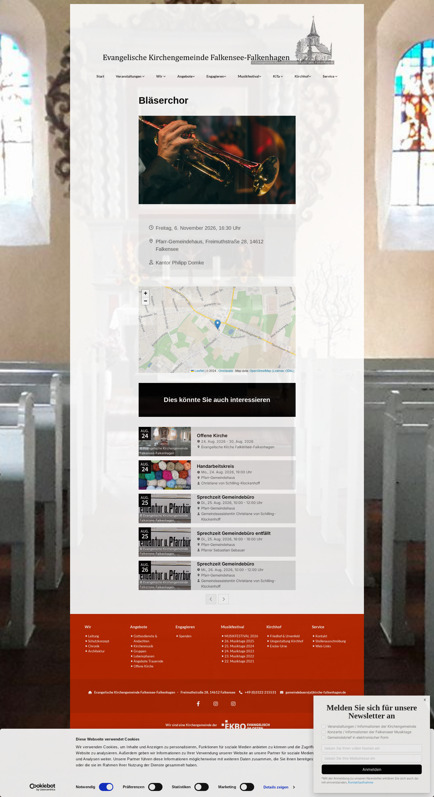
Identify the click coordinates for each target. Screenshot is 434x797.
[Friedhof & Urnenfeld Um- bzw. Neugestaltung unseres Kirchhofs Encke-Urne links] (310, 76)
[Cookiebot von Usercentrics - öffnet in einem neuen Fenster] (43, 787)
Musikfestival (248, 76)
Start (100, 76)
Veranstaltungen (129, 76)
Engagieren (215, 76)
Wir (159, 76)
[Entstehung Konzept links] (282, 76)
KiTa (277, 76)
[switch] (155, 787)
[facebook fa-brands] (198, 704)
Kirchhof (302, 76)
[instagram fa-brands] (216, 704)
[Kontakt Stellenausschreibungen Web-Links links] (336, 76)
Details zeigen (275, 787)
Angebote (184, 76)
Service (329, 76)
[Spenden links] (225, 76)
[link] (130, 76)
